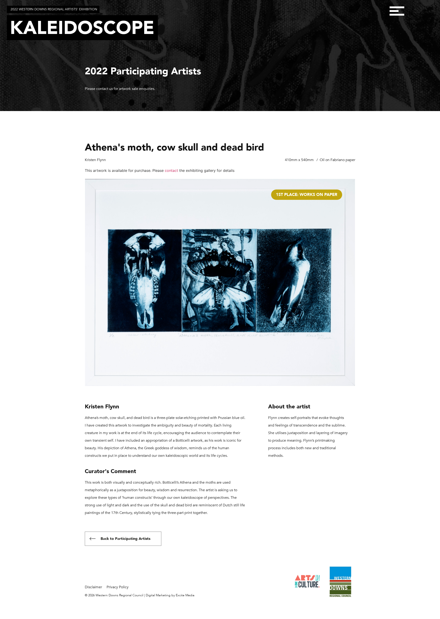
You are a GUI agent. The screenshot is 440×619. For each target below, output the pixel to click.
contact (171, 170)
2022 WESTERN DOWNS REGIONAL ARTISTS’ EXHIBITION (54, 9)
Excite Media (185, 595)
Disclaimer (93, 587)
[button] (397, 10)
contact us (104, 88)
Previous (85, 208)
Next (354, 208)
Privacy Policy (118, 587)
